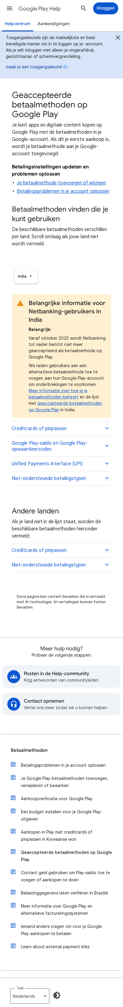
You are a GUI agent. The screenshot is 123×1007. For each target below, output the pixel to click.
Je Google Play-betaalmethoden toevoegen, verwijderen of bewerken (64, 782)
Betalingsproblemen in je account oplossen (63, 191)
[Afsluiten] (118, 38)
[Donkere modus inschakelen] (57, 995)
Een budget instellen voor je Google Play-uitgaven (61, 815)
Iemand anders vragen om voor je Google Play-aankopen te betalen (61, 930)
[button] (9, 8)
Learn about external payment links (55, 946)
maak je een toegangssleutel (34, 67)
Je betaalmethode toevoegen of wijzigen (61, 183)
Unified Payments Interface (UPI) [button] (47, 464)
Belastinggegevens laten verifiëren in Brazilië (64, 893)
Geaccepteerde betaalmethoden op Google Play (66, 856)
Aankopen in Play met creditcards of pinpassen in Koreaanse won (56, 835)
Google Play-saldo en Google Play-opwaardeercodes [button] (50, 446)
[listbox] (26, 276)
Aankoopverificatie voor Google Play (57, 798)
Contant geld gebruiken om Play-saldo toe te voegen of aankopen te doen (65, 876)
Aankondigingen (54, 23)
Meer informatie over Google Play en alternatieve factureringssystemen (56, 909)
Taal (20, 988)
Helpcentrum (17, 23)
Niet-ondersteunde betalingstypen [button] (49, 478)
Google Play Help (40, 8)
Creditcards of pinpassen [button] (39, 429)
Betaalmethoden (29, 750)
